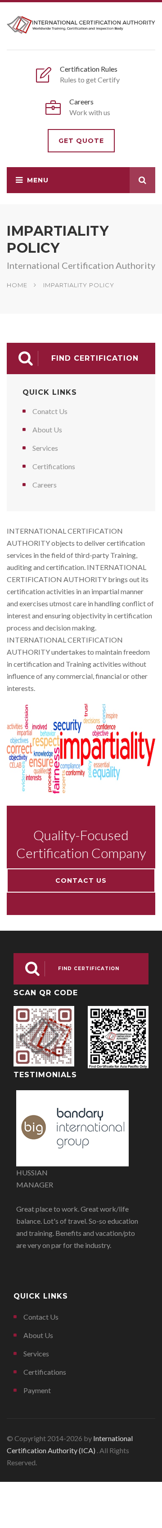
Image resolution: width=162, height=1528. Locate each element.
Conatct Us (50, 411)
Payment (37, 1390)
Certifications (53, 466)
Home (17, 285)
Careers (44, 484)
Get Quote (81, 141)
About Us (47, 429)
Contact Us (81, 880)
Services (45, 448)
